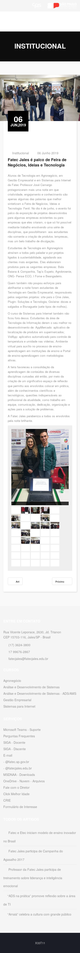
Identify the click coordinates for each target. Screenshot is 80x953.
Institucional (20, 153)
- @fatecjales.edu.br (17, 768)
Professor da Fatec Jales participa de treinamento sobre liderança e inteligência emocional (32, 877)
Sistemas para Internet (19, 706)
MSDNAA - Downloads (19, 774)
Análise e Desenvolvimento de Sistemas (31, 687)
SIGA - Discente (14, 749)
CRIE (7, 800)
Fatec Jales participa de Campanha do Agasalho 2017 (33, 855)
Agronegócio (12, 680)
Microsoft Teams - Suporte (22, 729)
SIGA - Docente (14, 742)
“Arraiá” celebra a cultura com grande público (39, 914)
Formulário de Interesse (20, 806)
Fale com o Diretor (16, 787)
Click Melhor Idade (16, 794)
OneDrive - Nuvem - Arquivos (24, 781)
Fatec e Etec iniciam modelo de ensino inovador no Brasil (39, 836)
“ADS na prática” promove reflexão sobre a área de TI (39, 900)
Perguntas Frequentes (19, 736)
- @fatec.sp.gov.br (16, 761)
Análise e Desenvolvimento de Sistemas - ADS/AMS (39, 693)
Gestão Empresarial (17, 700)
